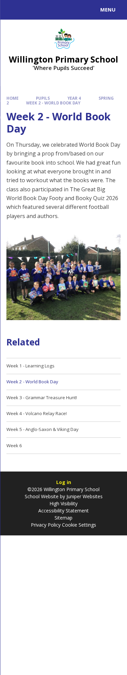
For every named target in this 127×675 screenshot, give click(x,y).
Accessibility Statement (63, 510)
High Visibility (63, 503)
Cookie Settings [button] (79, 525)
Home (12, 98)
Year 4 (74, 98)
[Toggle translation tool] (29, 10)
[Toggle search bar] (12, 10)
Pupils (43, 98)
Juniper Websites (84, 496)
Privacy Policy (46, 525)
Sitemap (63, 517)
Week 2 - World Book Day (53, 102)
